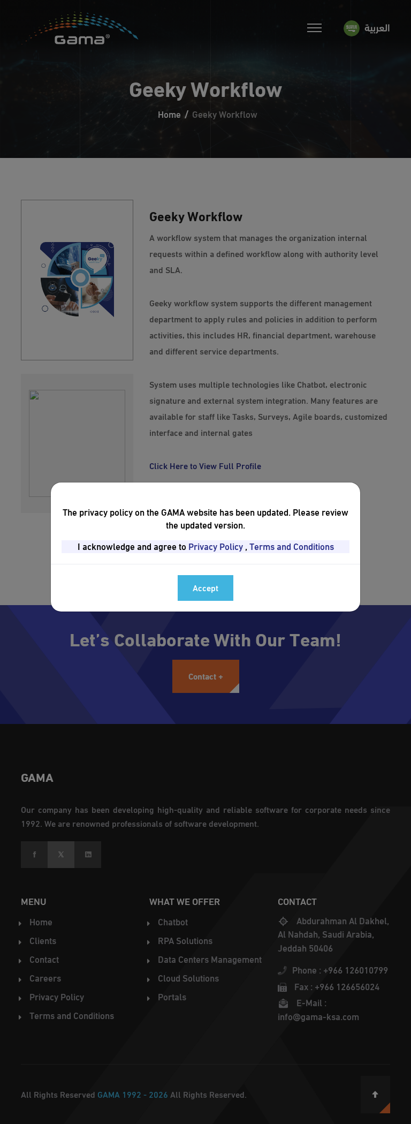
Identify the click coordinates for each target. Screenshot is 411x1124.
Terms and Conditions (291, 546)
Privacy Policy (215, 546)
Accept (205, 588)
